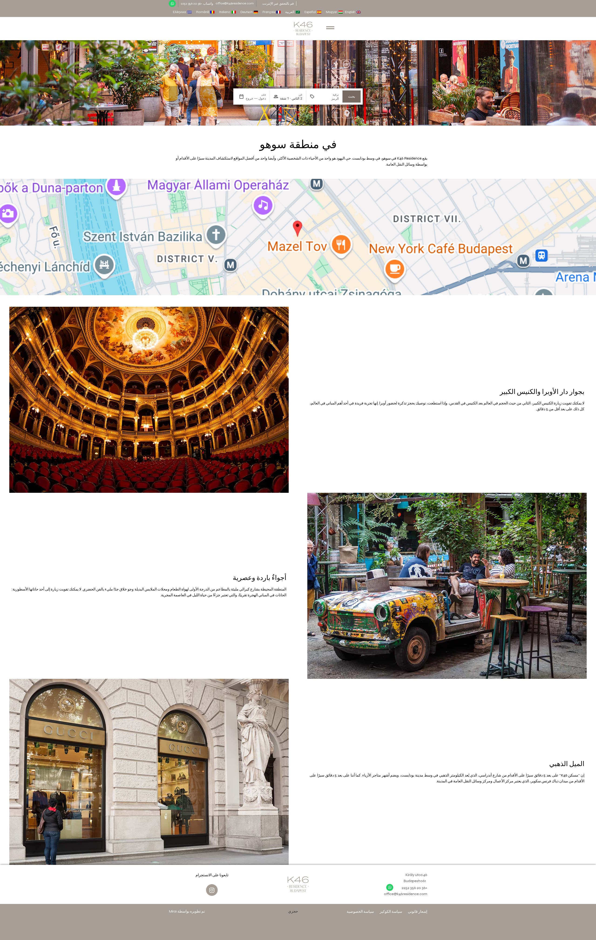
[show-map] (298, 237)
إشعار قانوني (417, 911)
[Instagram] (212, 890)
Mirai (173, 911)
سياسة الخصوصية (360, 911)
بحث (351, 96)
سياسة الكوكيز (391, 911)
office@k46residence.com (235, 3)
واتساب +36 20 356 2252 (197, 4)
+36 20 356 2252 (414, 888)
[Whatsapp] (172, 3)
